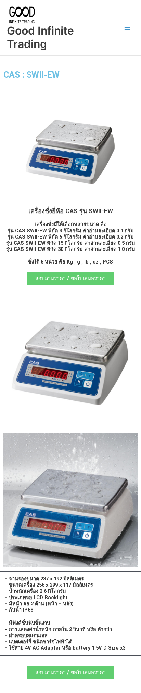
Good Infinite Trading (40, 37)
